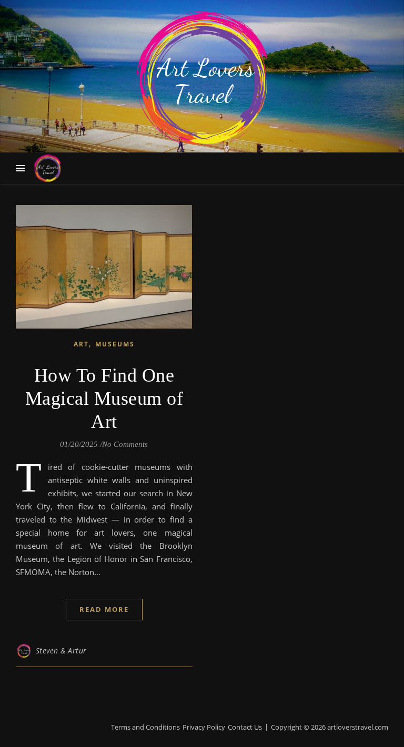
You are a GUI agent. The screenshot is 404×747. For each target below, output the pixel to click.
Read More (104, 609)
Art (81, 344)
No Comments (125, 444)
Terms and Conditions (145, 727)
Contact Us (245, 727)
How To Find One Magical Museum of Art (104, 398)
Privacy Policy (204, 727)
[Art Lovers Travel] (202, 79)
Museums (115, 344)
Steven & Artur (61, 651)
